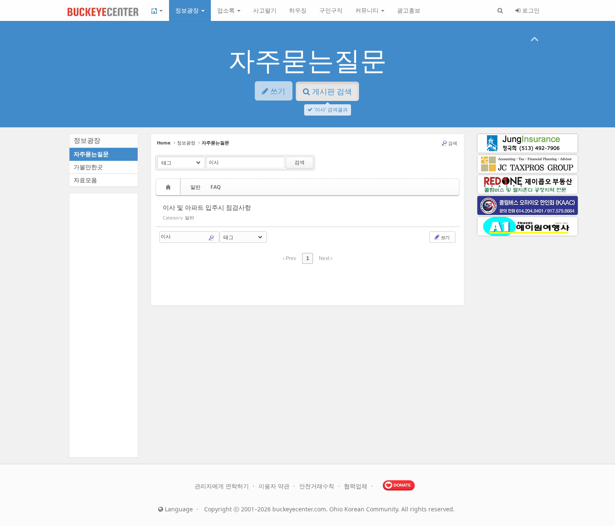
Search (211, 238)
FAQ (215, 187)
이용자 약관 (275, 486)
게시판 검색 (331, 91)
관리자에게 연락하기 (223, 486)
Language (178, 509)
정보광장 (187, 10)
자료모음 (85, 180)
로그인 (530, 10)
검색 (452, 143)
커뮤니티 (367, 10)
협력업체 (356, 486)
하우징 (298, 10)
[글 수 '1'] (169, 187)
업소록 (226, 10)
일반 (195, 187)
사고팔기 (265, 10)
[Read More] (307, 211)
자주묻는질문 (307, 59)
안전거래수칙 (317, 486)
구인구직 (331, 10)
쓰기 (444, 237)
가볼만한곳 (88, 167)
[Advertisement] (307, 286)
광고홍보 (408, 10)
